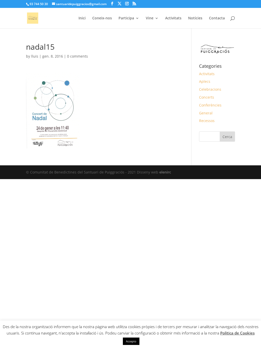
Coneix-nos (102, 18)
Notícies (195, 18)
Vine (149, 18)
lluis (34, 56)
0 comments (77, 56)
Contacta (217, 18)
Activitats (173, 18)
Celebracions (210, 89)
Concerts (206, 97)
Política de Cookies (237, 333)
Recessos (207, 120)
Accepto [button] (131, 341)
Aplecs (204, 81)
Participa (126, 18)
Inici (82, 18)
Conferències (210, 105)
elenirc (165, 172)
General (206, 113)
